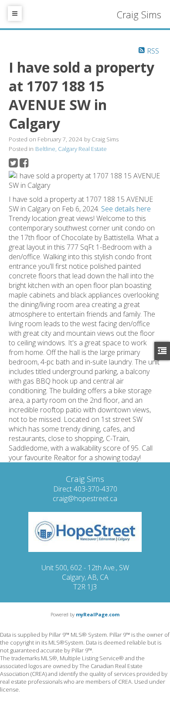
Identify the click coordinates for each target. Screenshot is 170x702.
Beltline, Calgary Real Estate (71, 149)
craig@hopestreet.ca (85, 498)
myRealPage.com (97, 614)
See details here (126, 209)
